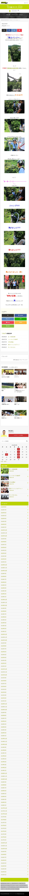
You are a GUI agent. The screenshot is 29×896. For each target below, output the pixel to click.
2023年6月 (3, 617)
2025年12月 (4, 530)
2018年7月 (3, 787)
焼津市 (15, 885)
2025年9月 (3, 538)
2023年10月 (4, 605)
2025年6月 (3, 547)
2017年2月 (3, 837)
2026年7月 (3, 509)
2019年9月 (3, 747)
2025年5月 (3, 550)
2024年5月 (3, 585)
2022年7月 (3, 648)
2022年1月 (3, 666)
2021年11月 (4, 672)
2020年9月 (3, 712)
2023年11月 (4, 602)
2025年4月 (3, 553)
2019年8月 (3, 750)
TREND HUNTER (12, 68)
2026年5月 (3, 515)
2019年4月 (3, 761)
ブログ (4, 333)
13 (6, 454)
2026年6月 (3, 512)
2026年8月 (3, 507)
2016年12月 (4, 842)
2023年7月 (3, 614)
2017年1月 (3, 840)
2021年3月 (3, 695)
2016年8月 (3, 854)
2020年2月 (3, 732)
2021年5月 (3, 689)
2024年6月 (3, 582)
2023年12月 (4, 599)
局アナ (7, 883)
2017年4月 (3, 831)
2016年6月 (3, 860)
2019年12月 (4, 738)
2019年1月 (3, 770)
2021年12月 (4, 669)
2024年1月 (3, 596)
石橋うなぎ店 (20, 887)
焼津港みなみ (7, 887)
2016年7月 (3, 857)
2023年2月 (3, 628)
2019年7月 (3, 753)
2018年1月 (3, 805)
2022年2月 (3, 663)
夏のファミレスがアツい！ (14, 344)
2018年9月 (3, 782)
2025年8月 (3, 541)
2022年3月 (3, 660)
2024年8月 (3, 576)
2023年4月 (3, 622)
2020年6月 (3, 721)
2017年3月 (3, 834)
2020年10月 (4, 709)
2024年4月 (3, 588)
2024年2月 (3, 593)
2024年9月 (3, 573)
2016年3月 (3, 869)
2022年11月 (4, 637)
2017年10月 (4, 813)
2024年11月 (4, 567)
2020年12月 (4, 703)
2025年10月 (4, 535)
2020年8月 (3, 715)
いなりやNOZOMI (4, 885)
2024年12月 (4, 564)
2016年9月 (3, 851)
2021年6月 (3, 686)
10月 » (5, 461)
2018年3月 (3, 799)
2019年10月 (4, 744)
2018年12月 (4, 773)
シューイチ (3, 883)
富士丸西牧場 (3, 889)
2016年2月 (3, 871)
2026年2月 (3, 524)
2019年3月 (3, 764)
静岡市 (19, 885)
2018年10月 (4, 779)
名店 (24, 883)
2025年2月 (3, 559)
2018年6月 (3, 790)
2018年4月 (3, 796)
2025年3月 (3, 556)
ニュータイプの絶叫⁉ (13, 339)
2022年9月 (3, 643)
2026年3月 (3, 521)
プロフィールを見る (18, 435)
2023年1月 (3, 631)
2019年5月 (3, 758)
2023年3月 (3, 625)
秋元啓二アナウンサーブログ (14, 14)
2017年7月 (3, 822)
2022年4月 (3, 657)
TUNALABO (11, 885)
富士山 (8, 889)
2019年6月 (3, 756)
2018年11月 (4, 776)
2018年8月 (3, 785)
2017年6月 (3, 825)
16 (18, 454)
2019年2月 (3, 767)
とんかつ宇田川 (14, 887)
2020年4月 (3, 727)
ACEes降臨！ (11, 342)
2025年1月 (3, 562)
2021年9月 (3, 677)
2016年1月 (3, 874)
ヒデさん (2, 887)
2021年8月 (3, 680)
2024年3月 (3, 591)
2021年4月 (3, 692)
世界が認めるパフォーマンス (19, 359)
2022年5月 (3, 654)
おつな (22, 885)
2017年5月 (3, 828)
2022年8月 (3, 646)
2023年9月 (3, 608)
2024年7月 (3, 579)
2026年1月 (3, 527)
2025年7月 (3, 544)
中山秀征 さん (19, 883)
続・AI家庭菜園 (11, 336)
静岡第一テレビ (13, 883)
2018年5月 (3, 793)
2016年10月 (4, 848)
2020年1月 (3, 735)
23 (18, 457)
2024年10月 (4, 570)
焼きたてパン (16, 889)
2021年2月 (3, 698)
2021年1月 (3, 701)
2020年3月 (3, 730)
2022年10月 (4, 640)
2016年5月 (3, 863)
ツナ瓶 (26, 885)
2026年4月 (3, 518)
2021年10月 (4, 674)
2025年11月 (4, 533)
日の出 (11, 889)
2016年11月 (4, 845)
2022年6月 (3, 651)
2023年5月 (3, 619)
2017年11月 (4, 811)
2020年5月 (3, 724)
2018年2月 (3, 802)
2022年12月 (4, 634)
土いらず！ (5, 356)
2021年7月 (3, 683)
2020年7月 (3, 718)
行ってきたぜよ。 (12, 347)
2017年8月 (3, 819)
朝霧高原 (26, 887)
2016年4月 (3, 866)
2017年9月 (3, 816)
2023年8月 (3, 611)
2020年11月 (4, 706)
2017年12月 (4, 808)
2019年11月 (4, 741)
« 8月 (2, 461)
